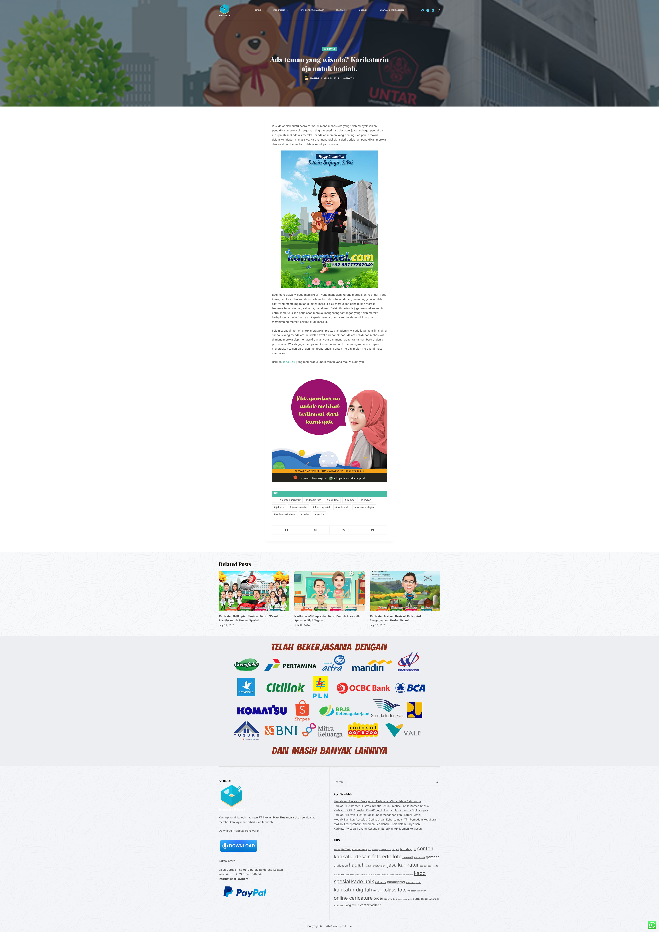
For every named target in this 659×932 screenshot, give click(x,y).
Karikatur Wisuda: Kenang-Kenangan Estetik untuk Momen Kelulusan (378, 828)
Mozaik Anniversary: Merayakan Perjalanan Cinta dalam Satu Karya (377, 801)
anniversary (359, 849)
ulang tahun (351, 905)
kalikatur (380, 882)
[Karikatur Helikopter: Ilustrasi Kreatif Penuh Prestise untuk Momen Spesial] (254, 591)
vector (319, 514)
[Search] (439, 10)
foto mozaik (419, 857)
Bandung (376, 850)
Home (258, 10)
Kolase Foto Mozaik (312, 10)
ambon (337, 850)
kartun (376, 890)
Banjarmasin (385, 850)
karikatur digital (364, 507)
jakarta (279, 507)
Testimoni (341, 10)
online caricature (284, 514)
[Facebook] (422, 10)
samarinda (434, 899)
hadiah (366, 499)
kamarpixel (396, 882)
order (305, 514)
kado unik (288, 362)
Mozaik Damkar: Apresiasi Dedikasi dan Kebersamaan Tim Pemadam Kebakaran (385, 819)
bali (369, 850)
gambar (349, 499)
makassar (411, 891)
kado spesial (321, 507)
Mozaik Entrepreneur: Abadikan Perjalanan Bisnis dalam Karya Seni (377, 824)
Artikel (363, 10)
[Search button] (437, 782)
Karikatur (279, 10)
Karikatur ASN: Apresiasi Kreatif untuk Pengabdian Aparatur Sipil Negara (381, 810)
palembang (402, 899)
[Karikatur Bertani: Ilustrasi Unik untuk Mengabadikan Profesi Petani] (405, 591)
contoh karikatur (290, 499)
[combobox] (384, 781)
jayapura (409, 874)
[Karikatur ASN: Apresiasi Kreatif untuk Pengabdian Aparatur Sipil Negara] (329, 591)
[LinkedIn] (372, 530)
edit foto (333, 499)
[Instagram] (427, 10)
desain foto (313, 499)
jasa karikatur (298, 507)
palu (410, 899)
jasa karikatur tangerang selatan (391, 874)
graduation (341, 865)
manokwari (421, 891)
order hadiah (390, 899)
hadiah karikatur (373, 866)
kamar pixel (413, 882)
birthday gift (408, 849)
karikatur (330, 49)
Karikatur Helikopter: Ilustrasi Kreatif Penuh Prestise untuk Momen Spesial (381, 806)
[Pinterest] (344, 530)
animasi (345, 849)
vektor (375, 905)
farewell (407, 857)
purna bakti (420, 898)
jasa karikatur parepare (365, 874)
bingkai (395, 849)
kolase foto (395, 890)
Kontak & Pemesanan (392, 10)
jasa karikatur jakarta (429, 866)
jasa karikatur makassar (344, 874)
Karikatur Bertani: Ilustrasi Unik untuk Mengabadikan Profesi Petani (377, 815)
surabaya (338, 905)
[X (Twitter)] (315, 530)
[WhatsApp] (433, 10)
